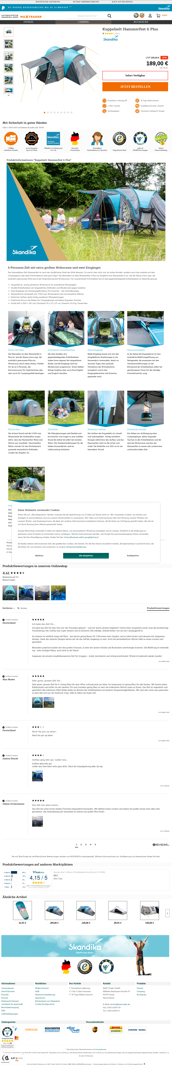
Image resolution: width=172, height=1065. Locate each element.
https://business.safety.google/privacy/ (81, 537)
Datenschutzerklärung (76, 546)
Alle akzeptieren (86, 556)
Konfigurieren (133, 556)
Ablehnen (39, 556)
